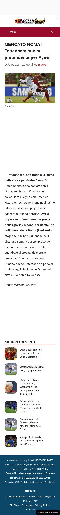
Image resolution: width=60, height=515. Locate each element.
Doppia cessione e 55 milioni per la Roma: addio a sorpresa (31, 353)
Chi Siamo (15, 505)
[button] (52, 32)
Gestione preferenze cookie (48, 512)
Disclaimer (30, 509)
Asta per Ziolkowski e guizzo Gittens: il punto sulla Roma (31, 441)
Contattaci (50, 482)
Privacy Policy (42, 505)
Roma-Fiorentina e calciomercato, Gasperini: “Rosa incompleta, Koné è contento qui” (29, 387)
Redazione (27, 505)
